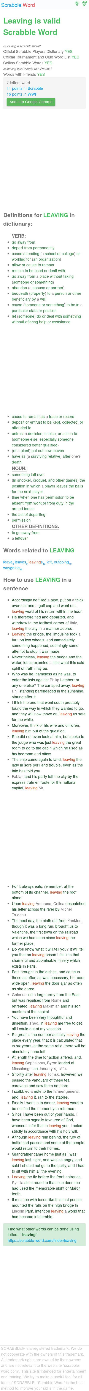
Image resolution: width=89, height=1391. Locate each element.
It (71, 949)
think (18, 702)
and (51, 480)
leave (8, 562)
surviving (39, 456)
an (35, 259)
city (35, 628)
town (48, 932)
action (67, 433)
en (37, 782)
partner (57, 287)
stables (62, 1097)
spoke (75, 736)
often (32, 977)
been (33, 1017)
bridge (38, 634)
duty (60, 503)
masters (19, 1011)
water (16, 662)
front (60, 1176)
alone (16, 897)
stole (28, 1182)
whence (18, 1125)
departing (37, 514)
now (37, 713)
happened (39, 645)
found (17, 708)
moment (44, 1108)
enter (16, 679)
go (14, 242)
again (43, 759)
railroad (71, 932)
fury (73, 1137)
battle (16, 1142)
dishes (51, 971)
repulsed (33, 1000)
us (31, 662)
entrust (36, 422)
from (31, 242)
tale (15, 770)
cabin (47, 748)
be (31, 270)
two (28, 639)
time (15, 497)
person (61, 293)
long (42, 926)
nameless (43, 674)
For (15, 886)
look (45, 736)
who (32, 742)
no (56, 1085)
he (35, 599)
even (37, 736)
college (68, 253)
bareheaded (45, 691)
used (39, 270)
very (42, 1017)
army (51, 994)
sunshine (75, 691)
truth (29, 668)
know (29, 949)
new (48, 450)
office (46, 753)
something (44, 282)
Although (19, 1137)
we (25, 937)
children (72, 725)
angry (68, 1159)
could (23, 1028)
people (78, 1142)
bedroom (25, 753)
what (65, 662)
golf (42, 605)
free (67, 1023)
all (14, 1028)
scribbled (22, 1091)
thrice (16, 977)
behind (55, 1137)
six (18, 1045)
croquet (39, 480)
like (51, 1199)
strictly (17, 1131)
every (27, 1040)
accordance (38, 1131)
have (16, 456)
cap (49, 605)
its (31, 892)
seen (41, 937)
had (32, 937)
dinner (49, 1102)
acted (77, 1125)
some (73, 645)
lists (31, 679)
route (45, 782)
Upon (16, 903)
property (37, 293)
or (59, 253)
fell (61, 954)
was (45, 651)
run (50, 926)
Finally (17, 1102)
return (50, 611)
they (56, 708)
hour (77, 611)
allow (16, 264)
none (34, 1051)
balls (79, 486)
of (14, 450)
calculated (65, 1040)
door (55, 983)
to (39, 264)
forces (29, 508)
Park (29, 1211)
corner (58, 622)
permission (55, 497)
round (39, 1182)
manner (52, 628)
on (69, 599)
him (28, 730)
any (15, 685)
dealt (53, 270)
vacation (53, 1028)
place (44, 276)
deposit (18, 422)
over (41, 474)
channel (41, 892)
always (28, 886)
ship (23, 759)
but (65, 736)
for (28, 259)
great (76, 742)
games (71, 480)
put (34, 450)
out (40, 450)
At (14, 1057)
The (40, 685)
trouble (55, 765)
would (17, 1148)
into (68, 954)
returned (67, 1108)
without (56, 276)
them (48, 1085)
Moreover (20, 725)
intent (40, 1211)
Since (17, 1114)
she (20, 988)
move (47, 713)
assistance (61, 321)
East (75, 994)
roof (73, 892)
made (54, 651)
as (43, 416)
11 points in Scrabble (25, 88)
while (28, 719)
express (18, 782)
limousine (60, 634)
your (58, 1114)
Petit (15, 971)
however (68, 1074)
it (40, 651)
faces (42, 1199)
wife (53, 725)
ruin (45, 1137)
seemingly (59, 645)
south (59, 702)
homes (53, 1148)
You (15, 1017)
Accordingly (22, 599)
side (60, 1182)
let (14, 316)
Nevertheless (23, 656)
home (49, 1154)
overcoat (19, 605)
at (52, 736)
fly (35, 1176)
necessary (59, 977)
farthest (45, 622)
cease (17, 253)
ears (80, 977)
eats (38, 886)
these (58, 1080)
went (65, 605)
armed (17, 508)
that (40, 702)
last (28, 1159)
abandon (19, 287)
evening (55, 1171)
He (14, 617)
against (42, 679)
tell (56, 949)
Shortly (18, 1074)
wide (16, 983)
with (61, 270)
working (18, 259)
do (39, 316)
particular (20, 310)
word (29, 611)
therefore (25, 617)
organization (49, 259)
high (58, 1205)
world (72, 1211)
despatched (75, 903)
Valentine (20, 932)
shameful (20, 960)
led (30, 994)
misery (63, 960)
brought (61, 926)
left (33, 474)
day (31, 920)
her (73, 977)
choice (50, 433)
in (77, 304)
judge (23, 742)
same (49, 1045)
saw (39, 1085)
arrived (66, 1057)
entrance (73, 1176)
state (33, 310)
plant (25, 450)
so (61, 1159)
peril (36, 765)
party (42, 776)
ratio (58, 1045)
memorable (45, 1188)
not (29, 736)
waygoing (12, 567)
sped (55, 685)
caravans (20, 1085)
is (29, 1034)
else (33, 439)
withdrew (19, 622)
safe (82, 713)
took (73, 634)
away (21, 242)
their (42, 1148)
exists (17, 966)
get (79, 1023)
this (73, 662)
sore (28, 765)
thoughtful (55, 1017)
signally (37, 1119)
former (17, 943)
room (16, 748)
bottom (18, 892)
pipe (54, 599)
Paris (31, 966)
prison (51, 954)
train (30, 782)
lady (15, 765)
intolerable (43, 1216)
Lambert (67, 679)
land (57, 759)
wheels (38, 639)
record (68, 416)
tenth (16, 1193)
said (80, 662)
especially (48, 439)
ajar (63, 983)
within (61, 611)
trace (53, 416)
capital (17, 787)
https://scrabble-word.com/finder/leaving (42, 1240)
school (50, 253)
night (36, 1159)
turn (15, 639)
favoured (52, 1119)
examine (41, 662)
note (37, 1091)
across (33, 909)
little (56, 662)
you (37, 770)
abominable (46, 960)
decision (35, 433)
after (66, 456)
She (15, 736)
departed (57, 617)
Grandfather (22, 1154)
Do (14, 949)
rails (38, 1205)
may (38, 668)
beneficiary (21, 299)
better (37, 445)
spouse (39, 287)
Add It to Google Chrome (31, 102)
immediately (64, 639)
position (50, 310)
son (77, 1006)
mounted (19, 1205)
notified (23, 1108)
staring (18, 696)
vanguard (40, 1080)
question (57, 730)
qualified (50, 445)
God (69, 1119)
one (34, 497)
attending (31, 253)
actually (58, 1034)
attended (19, 427)
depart (17, 247)
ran (41, 1097)
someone (21, 282)
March (75, 1188)
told (30, 770)
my (42, 1028)
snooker (24, 480)
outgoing (63, 562)
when (25, 497)
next (27, 491)
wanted (67, 708)
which (35, 486)
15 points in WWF (22, 94)
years (26, 1045)
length (22, 1057)
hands (69, 1114)
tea (67, 1080)
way (32, 708)
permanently (43, 247)
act (21, 514)
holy (66, 1131)
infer (32, 1125)
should (28, 1165)
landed (64, 1062)
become (26, 1216)
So (14, 1034)
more (63, 1085)
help (42, 321)
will (43, 299)
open (25, 983)
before (43, 1176)
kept (56, 422)
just (48, 742)
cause (31, 264)
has (41, 497)
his (41, 611)
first (40, 932)
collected (70, 422)
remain (48, 264)
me (60, 1023)
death (17, 462)
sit (18, 1171)
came (32, 759)
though (18, 926)
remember (53, 886)
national (69, 782)
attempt (18, 651)
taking (68, 276)
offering (31, 321)
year (36, 1040)
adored (66, 628)
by (34, 299)
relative (54, 456)
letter (22, 909)
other (76, 293)
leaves (58, 450)
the (82, 480)
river (50, 909)
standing (26, 691)
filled (42, 599)
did (22, 736)
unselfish (19, 1023)
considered (21, 445)
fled (38, 617)
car (47, 685)
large (41, 994)
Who (16, 674)
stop (34, 651)
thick (79, 599)
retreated (19, 1006)
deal (50, 316)
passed (18, 1080)
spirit (16, 668)
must (19, 1199)
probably (72, 702)
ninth (47, 920)
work (37, 503)
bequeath (20, 293)
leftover (21, 538)
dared (29, 988)
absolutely (20, 1051)
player (50, 486)
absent (18, 503)
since (50, 937)
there (69, 1045)
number (44, 1034)
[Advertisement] (44, 161)
